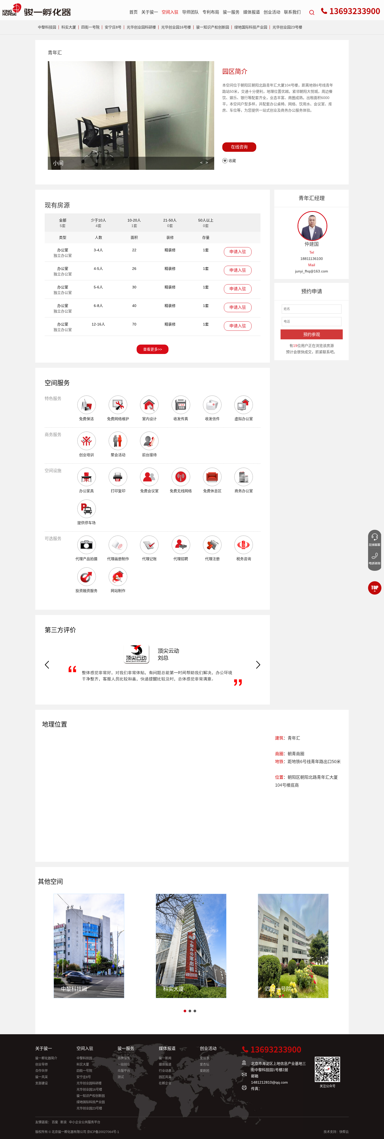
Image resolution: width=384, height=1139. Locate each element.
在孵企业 (165, 1083)
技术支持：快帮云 (336, 1132)
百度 (55, 1122)
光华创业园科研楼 (141, 27)
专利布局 (210, 12)
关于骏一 (149, 12)
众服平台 (124, 1071)
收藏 (232, 161)
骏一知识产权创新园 (212, 27)
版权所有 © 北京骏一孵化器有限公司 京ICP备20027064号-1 (77, 1132)
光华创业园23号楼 (287, 27)
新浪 (63, 1122)
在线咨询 (239, 147)
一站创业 (124, 1064)
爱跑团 (204, 1071)
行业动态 (165, 1071)
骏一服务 (231, 12)
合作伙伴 (41, 1071)
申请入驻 (237, 251)
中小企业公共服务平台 (84, 1122)
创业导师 (41, 1064)
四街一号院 (90, 27)
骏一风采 (41, 1077)
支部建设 (41, 1083)
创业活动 (272, 12)
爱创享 (204, 1058)
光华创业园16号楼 (176, 27)
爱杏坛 (204, 1064)
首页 (133, 12)
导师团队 (190, 12)
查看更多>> (152, 349)
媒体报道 (251, 12)
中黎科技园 (47, 27)
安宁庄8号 (113, 27)
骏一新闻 (165, 1058)
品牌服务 (124, 1058)
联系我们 (292, 12)
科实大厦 (68, 27)
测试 (121, 1077)
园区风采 (165, 1077)
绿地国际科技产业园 (250, 27)
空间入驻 (170, 12)
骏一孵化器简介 (46, 1058)
